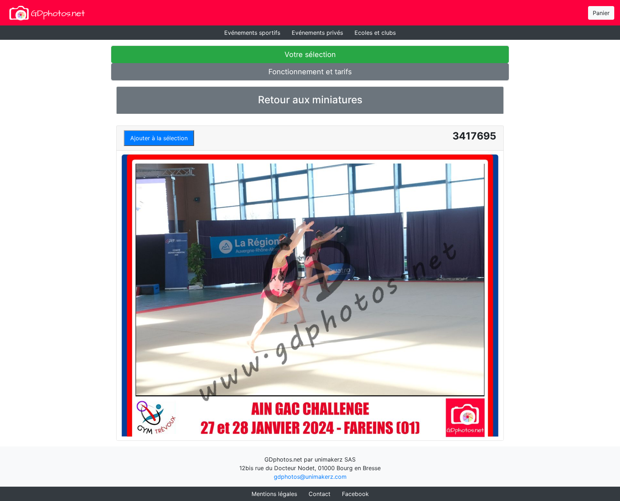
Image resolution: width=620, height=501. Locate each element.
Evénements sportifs (252, 32)
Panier (601, 12)
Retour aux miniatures (310, 100)
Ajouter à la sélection (159, 138)
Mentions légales (274, 493)
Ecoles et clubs (375, 32)
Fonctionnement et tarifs (310, 71)
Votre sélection (310, 54)
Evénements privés (317, 32)
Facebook (355, 493)
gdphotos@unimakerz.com (310, 476)
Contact (319, 493)
